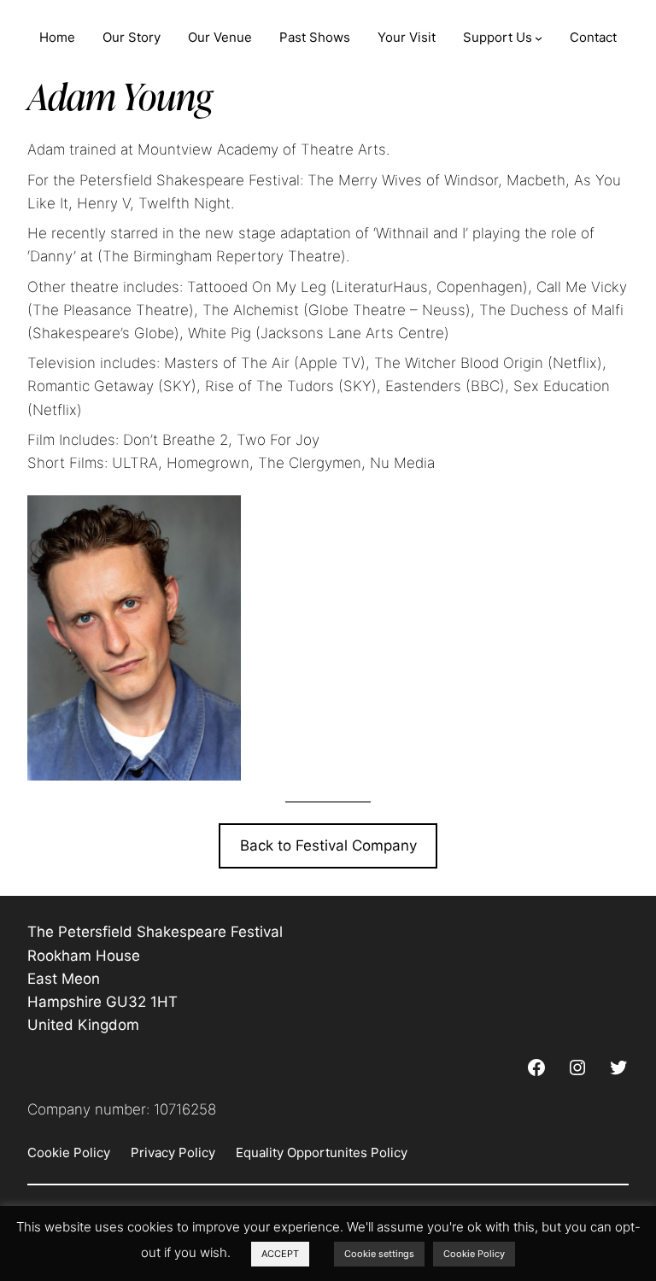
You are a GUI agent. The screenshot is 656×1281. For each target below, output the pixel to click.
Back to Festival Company (328, 845)
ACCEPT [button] (280, 1254)
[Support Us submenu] (538, 38)
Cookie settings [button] (379, 1254)
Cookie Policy (474, 1254)
